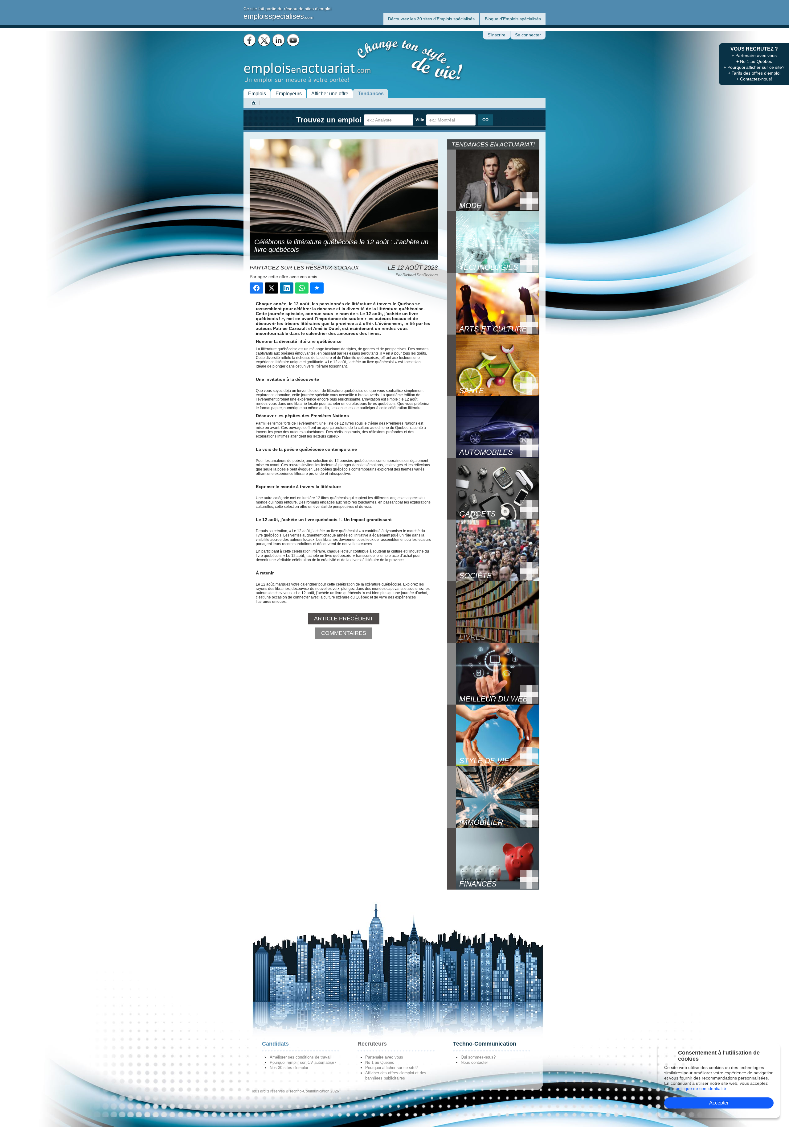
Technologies (488, 267)
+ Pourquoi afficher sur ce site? (754, 67)
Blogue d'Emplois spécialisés (513, 18)
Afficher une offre (329, 93)
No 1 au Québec (379, 1062)
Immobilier (481, 822)
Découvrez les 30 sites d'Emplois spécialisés (431, 18)
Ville (419, 119)
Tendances (371, 93)
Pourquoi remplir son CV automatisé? (303, 1062)
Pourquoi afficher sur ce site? (391, 1067)
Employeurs (289, 93)
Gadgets (477, 513)
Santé (471, 390)
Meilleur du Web (493, 698)
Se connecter (528, 35)
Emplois (257, 93)
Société (475, 575)
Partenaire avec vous (384, 1057)
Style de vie (484, 760)
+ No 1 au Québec (754, 61)
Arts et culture (493, 328)
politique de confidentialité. (701, 1088)
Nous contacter (474, 1062)
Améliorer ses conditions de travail (300, 1057)
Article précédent (343, 618)
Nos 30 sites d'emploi (289, 1067)
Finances (478, 883)
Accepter (719, 1102)
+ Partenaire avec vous (754, 55)
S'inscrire (496, 35)
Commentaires (343, 633)
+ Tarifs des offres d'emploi (754, 73)
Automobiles (486, 452)
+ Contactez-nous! (754, 78)
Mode (470, 205)
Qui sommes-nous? (478, 1057)
